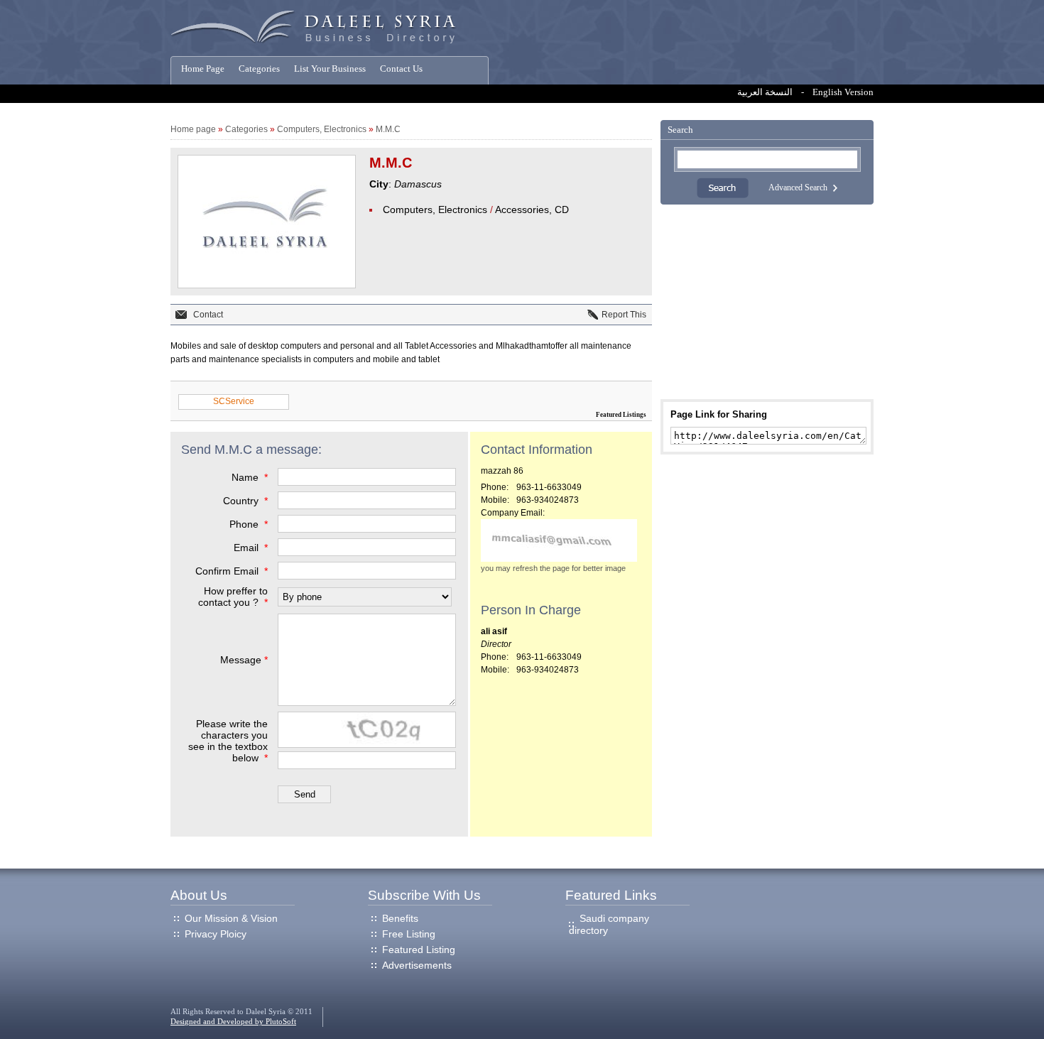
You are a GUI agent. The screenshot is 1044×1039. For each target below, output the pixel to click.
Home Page (202, 69)
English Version (843, 92)
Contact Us (401, 69)
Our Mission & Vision (231, 918)
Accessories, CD (532, 209)
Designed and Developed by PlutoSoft (233, 1022)
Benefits (400, 918)
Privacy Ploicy (215, 934)
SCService (233, 401)
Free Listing (408, 934)
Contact (208, 315)
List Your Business (330, 69)
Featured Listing (418, 949)
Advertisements (417, 965)
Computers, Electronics (321, 129)
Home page (193, 129)
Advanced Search (797, 187)
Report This (624, 315)
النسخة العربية (765, 92)
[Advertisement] (767, 302)
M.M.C (388, 129)
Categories (259, 69)
